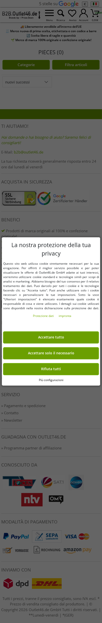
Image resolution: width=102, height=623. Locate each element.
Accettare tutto (51, 337)
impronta (65, 316)
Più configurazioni (51, 380)
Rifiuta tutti (51, 369)
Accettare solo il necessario (51, 353)
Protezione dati (43, 316)
